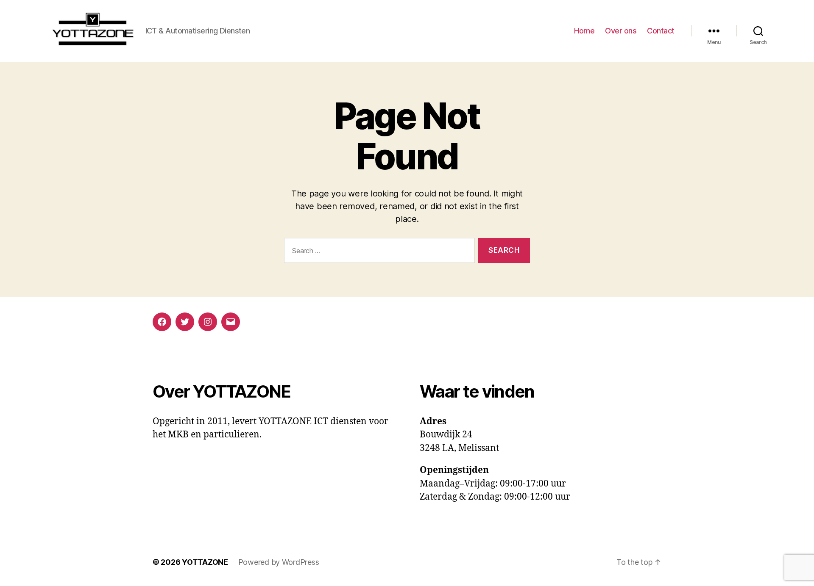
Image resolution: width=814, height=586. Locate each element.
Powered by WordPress (278, 562)
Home (584, 30)
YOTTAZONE (205, 562)
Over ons (620, 30)
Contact (661, 30)
